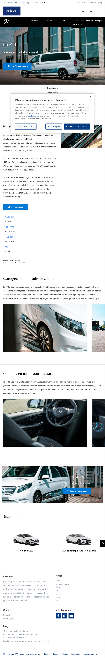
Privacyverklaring (89, 654)
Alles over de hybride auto (15, 638)
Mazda (59, 594)
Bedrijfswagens (25, 2)
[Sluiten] (90, 96)
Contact (6, 615)
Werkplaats (82, 2)
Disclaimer (75, 654)
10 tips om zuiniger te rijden (15, 631)
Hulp (100, 2)
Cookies (46, 654)
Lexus (58, 580)
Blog (5, 626)
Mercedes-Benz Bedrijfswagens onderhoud (87, 22)
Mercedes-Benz (62, 584)
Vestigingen (8, 618)
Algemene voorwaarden (30, 654)
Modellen (35, 20)
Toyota (58, 587)
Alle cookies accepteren (77, 126)
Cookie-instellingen (25, 126)
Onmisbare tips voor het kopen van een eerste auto (26, 641)
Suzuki (58, 590)
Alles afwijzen (54, 126)
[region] (52, 113)
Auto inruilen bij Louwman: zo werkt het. (20, 634)
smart (58, 597)
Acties (64, 20)
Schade (92, 2)
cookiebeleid (33, 116)
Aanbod (50, 20)
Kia (57, 600)
